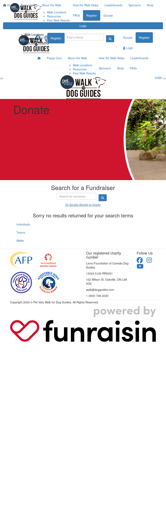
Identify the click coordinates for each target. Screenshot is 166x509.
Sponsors (112, 27)
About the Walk (29, 27)
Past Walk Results (35, 43)
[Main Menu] (1, 78)
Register (56, 38)
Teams (20, 232)
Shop (120, 68)
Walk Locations (34, 34)
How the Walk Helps (63, 27)
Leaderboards (91, 27)
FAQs (127, 27)
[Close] (164, 78)
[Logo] (25, 11)
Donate (142, 28)
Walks (20, 240)
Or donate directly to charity (83, 205)
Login (129, 48)
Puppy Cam (54, 58)
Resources (31, 39)
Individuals (23, 224)
